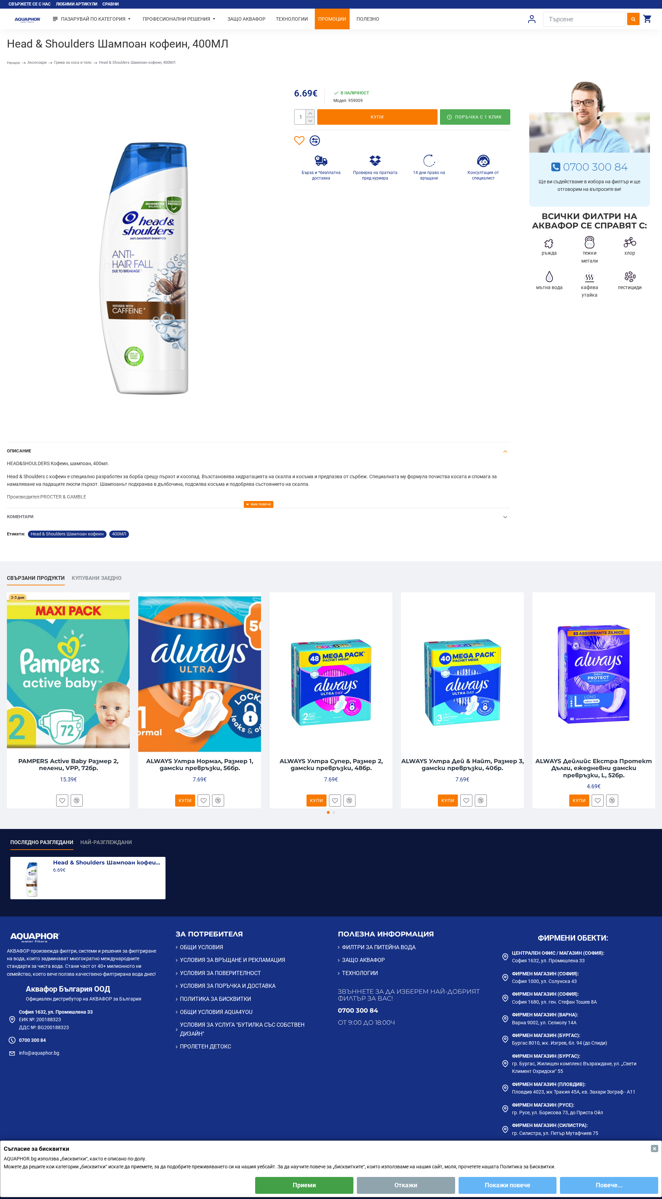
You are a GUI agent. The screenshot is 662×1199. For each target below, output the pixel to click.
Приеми (304, 1185)
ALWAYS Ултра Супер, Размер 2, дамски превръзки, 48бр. (331, 764)
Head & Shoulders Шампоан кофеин (67, 533)
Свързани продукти (36, 578)
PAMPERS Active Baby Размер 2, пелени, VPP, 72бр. (68, 764)
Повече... (609, 1185)
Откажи (405, 1185)
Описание (19, 450)
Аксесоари (37, 62)
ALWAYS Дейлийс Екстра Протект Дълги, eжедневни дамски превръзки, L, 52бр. (593, 768)
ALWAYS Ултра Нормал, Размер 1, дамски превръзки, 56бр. (199, 764)
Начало (13, 63)
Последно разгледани (41, 842)
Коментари (20, 516)
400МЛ (119, 533)
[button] (328, 812)
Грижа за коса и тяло (72, 62)
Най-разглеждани (106, 842)
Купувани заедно (96, 578)
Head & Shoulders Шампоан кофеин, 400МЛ (108, 862)
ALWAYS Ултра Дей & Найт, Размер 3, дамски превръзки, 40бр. (462, 764)
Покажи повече (507, 1185)
